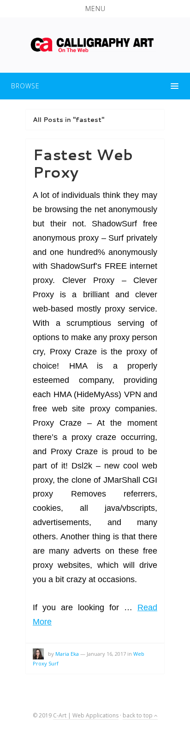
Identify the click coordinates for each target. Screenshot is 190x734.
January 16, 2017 (106, 653)
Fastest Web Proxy (83, 163)
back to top (138, 715)
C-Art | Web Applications (86, 715)
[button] (95, 8)
